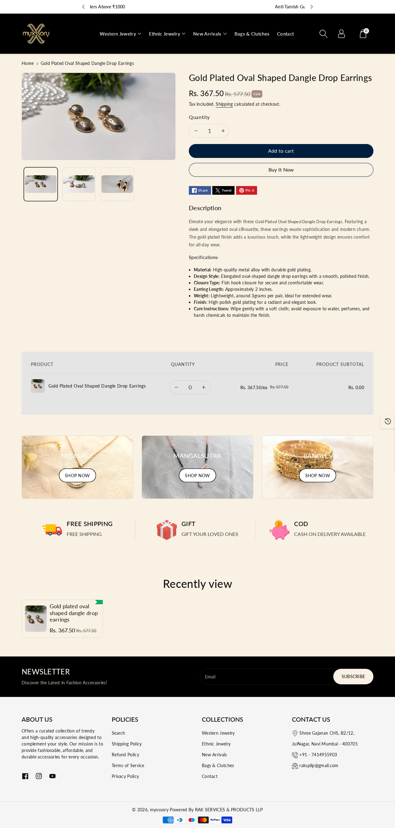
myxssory (159, 809)
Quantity (199, 117)
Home (28, 63)
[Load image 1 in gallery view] (40, 184)
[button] (120, 33)
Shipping (224, 104)
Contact (210, 776)
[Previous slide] (83, 7)
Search (118, 733)
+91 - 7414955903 (318, 754)
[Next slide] (311, 7)
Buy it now (281, 169)
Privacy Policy (125, 776)
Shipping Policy (127, 743)
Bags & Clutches (218, 765)
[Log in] (341, 33)
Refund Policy (125, 754)
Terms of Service (128, 765)
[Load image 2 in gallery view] (79, 184)
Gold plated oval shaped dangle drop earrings (74, 613)
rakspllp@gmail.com (318, 765)
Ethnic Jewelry (216, 743)
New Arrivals (214, 754)
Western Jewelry (218, 733)
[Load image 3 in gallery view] (117, 184)
